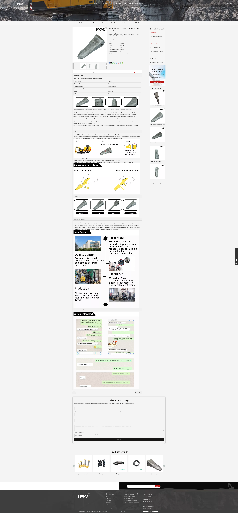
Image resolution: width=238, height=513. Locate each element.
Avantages (119, 3)
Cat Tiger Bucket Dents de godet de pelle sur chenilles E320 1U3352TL (157, 105)
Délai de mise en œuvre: (114, 53)
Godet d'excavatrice (129, 498)
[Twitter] (148, 511)
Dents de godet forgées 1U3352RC (119, 473)
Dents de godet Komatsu (156, 40)
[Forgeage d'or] (236, 253)
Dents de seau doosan (155, 47)
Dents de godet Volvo (155, 43)
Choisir (93, 71)
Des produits (103, 3)
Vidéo (124, 3)
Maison (96, 3)
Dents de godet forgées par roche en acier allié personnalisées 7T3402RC (157, 142)
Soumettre (119, 439)
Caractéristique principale (120, 71)
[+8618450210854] (236, 250)
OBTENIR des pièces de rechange (132, 502)
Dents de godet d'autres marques (158, 51)
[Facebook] (144, 511)
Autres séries (107, 71)
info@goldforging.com (149, 506)
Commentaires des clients (134, 71)
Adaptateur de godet (154, 58)
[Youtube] (150, 511)
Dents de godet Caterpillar (156, 36)
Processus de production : (114, 49)
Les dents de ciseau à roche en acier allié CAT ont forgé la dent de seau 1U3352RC (157, 179)
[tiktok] (157, 511)
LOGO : (110, 47)
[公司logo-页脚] (83, 495)
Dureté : (110, 43)
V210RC (78, 78)
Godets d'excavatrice (154, 54)
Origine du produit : (113, 41)
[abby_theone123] (236, 263)
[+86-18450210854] (236, 256)
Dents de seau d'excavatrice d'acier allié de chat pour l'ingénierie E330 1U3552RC (157, 124)
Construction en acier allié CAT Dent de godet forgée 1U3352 (157, 161)
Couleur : (110, 45)
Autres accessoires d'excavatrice (157, 62)
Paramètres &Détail (80, 71)
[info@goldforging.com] (236, 260)
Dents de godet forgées (130, 496)
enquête (116, 59)
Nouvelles (130, 3)
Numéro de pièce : (112, 39)
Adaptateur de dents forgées (131, 500)
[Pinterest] (155, 511)
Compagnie (111, 3)
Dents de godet (153, 32)
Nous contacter (139, 3)
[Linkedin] (146, 511)
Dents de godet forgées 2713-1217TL (154, 456)
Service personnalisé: (113, 51)
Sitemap (105, 511)
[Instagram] (153, 511)
